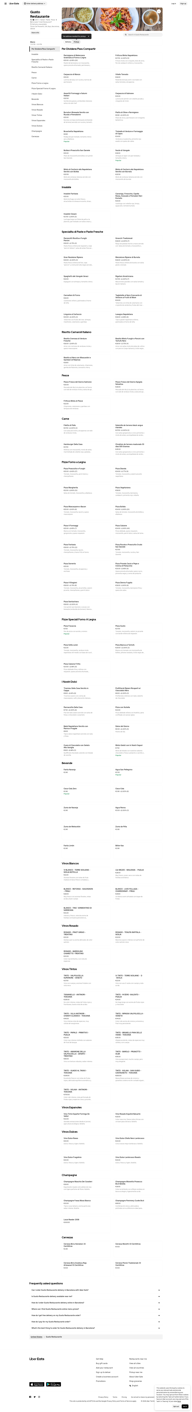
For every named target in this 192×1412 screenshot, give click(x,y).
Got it (185, 1406)
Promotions (101, 1381)
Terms (115, 1397)
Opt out (176, 1406)
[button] (96, 1290)
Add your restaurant (104, 1368)
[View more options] (159, 11)
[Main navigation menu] (5, 3)
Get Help (99, 1359)
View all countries (136, 1368)
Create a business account (107, 1377)
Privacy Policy (103, 1397)
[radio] (68, 42)
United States (36, 1337)
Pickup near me (135, 1372)
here (179, 1401)
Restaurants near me (138, 1359)
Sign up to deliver (103, 1372)
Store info (35, 33)
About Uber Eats (136, 1377)
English (135, 1386)
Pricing (124, 1397)
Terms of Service (126, 1401)
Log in (173, 3)
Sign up (183, 3)
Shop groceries (135, 1381)
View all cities (135, 1363)
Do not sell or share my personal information (147, 1397)
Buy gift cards (102, 1363)
